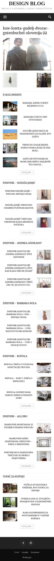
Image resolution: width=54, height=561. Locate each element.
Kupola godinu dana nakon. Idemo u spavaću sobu (18, 395)
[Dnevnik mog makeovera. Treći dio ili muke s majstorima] (44, 456)
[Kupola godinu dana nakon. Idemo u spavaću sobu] (44, 396)
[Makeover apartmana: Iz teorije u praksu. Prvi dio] (44, 428)
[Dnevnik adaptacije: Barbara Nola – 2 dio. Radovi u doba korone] (44, 329)
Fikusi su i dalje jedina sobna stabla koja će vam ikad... (35, 147)
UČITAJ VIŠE (26, 172)
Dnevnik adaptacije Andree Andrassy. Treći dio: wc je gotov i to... (18, 282)
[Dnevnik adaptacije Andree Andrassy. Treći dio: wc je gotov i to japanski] (44, 283)
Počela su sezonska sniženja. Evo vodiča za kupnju (35, 487)
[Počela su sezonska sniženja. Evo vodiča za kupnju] (10, 488)
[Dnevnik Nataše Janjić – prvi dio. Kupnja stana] (44, 195)
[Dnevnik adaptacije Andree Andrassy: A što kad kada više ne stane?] (44, 269)
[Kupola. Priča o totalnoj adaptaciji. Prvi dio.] (44, 368)
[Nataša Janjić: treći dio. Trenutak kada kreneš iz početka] (44, 222)
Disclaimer (35, 552)
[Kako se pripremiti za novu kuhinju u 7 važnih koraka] (10, 516)
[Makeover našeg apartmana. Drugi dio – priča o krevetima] (44, 442)
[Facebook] (23, 543)
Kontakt (25, 552)
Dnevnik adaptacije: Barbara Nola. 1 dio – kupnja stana (18, 314)
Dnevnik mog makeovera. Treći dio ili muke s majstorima (18, 455)
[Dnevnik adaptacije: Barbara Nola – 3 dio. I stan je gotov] (44, 343)
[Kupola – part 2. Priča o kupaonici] (44, 382)
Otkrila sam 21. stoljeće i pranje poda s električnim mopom (35, 501)
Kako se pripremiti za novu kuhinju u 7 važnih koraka (35, 515)
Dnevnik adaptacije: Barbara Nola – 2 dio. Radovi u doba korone (19, 328)
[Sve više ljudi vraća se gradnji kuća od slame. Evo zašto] (10, 134)
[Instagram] (31, 543)
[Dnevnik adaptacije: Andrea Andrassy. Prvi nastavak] (44, 255)
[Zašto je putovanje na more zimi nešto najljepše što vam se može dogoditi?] (10, 162)
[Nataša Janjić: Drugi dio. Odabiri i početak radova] (44, 209)
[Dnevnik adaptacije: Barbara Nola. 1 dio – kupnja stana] (44, 315)
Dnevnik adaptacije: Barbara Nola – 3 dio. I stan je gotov (19, 342)
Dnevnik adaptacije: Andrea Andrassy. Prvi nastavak (19, 254)
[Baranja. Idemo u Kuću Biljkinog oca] (10, 106)
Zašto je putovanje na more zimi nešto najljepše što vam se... (35, 161)
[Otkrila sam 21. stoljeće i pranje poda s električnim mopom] (10, 502)
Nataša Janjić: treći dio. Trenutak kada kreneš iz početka (18, 222)
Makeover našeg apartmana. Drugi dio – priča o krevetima (18, 441)
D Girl (17, 552)
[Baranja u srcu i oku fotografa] (10, 120)
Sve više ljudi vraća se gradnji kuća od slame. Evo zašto (35, 134)
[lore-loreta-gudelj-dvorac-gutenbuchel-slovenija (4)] (27, 69)
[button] (5, 17)
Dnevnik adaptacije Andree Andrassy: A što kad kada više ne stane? (18, 268)
